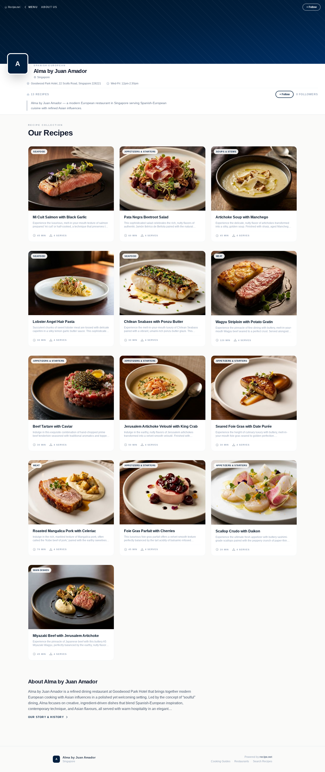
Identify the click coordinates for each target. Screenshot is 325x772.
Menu (33, 7)
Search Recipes (262, 761)
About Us (49, 7)
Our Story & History (46, 717)
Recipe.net (14, 7)
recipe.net (266, 756)
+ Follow (311, 7)
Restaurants (241, 761)
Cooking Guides (220, 761)
